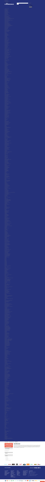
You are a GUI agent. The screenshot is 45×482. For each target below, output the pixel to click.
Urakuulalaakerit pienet (7, 333)
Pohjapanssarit (6, 212)
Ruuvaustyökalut (6, 83)
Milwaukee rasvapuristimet (7, 20)
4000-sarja (6, 262)
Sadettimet (6, 182)
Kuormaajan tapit (6, 433)
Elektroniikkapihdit (6, 75)
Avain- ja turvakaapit (7, 163)
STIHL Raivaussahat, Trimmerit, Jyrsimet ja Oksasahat (10, 192)
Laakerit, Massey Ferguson (7, 284)
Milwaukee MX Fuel (6, 26)
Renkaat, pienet (6, 153)
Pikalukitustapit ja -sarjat (7, 347)
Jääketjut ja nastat (6, 324)
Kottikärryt (6, 164)
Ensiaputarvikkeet (6, 155)
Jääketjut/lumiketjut (7, 211)
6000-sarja (6, 263)
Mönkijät (5, 209)
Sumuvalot (6, 405)
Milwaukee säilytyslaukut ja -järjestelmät (8, 25)
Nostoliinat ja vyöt (6, 98)
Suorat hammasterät (7, 386)
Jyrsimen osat (6, 245)
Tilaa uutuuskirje (7, 467)
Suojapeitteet (6, 216)
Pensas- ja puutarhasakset (7, 180)
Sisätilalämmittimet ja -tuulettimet (8, 368)
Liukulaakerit (6, 307)
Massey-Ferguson (6, 420)
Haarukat (5, 346)
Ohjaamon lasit (6, 288)
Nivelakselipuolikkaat (7, 343)
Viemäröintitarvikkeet (7, 148)
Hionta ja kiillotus (6, 34)
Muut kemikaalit (6, 51)
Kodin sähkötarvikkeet (7, 124)
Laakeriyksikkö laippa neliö (7, 327)
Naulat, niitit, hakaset (7, 136)
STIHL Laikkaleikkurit (7, 193)
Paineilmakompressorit (7, 100)
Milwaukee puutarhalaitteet (7, 24)
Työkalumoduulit (6, 87)
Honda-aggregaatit (6, 9)
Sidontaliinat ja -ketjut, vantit (7, 99)
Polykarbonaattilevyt (7, 367)
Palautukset (18, 473)
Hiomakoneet (6, 102)
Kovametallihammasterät (7, 382)
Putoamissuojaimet (6, 160)
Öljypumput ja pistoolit (7, 116)
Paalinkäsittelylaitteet (7, 218)
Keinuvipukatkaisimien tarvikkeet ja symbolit (9, 393)
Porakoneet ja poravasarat (7, 131)
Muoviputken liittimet (7, 143)
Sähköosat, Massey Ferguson (7, 293)
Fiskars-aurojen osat (7, 240)
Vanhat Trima (6, 437)
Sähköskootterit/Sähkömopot (8, 221)
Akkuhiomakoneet (6, 11)
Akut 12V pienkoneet (7, 31)
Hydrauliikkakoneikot (7, 309)
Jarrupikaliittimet (6, 313)
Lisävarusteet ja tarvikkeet (7, 220)
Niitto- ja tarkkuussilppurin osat (8, 249)
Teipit (5, 154)
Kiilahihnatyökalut (6, 377)
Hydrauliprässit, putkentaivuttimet (8, 56)
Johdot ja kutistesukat (7, 391)
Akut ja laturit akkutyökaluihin (7, 15)
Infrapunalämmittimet (7, 92)
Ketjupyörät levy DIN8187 (7, 374)
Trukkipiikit (6, 205)
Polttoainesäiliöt (6, 232)
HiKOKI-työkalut (6, 28)
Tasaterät (5, 387)
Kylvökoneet (6, 268)
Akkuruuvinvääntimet (7, 14)
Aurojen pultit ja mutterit (7, 243)
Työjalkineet (6, 411)
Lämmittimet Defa (6, 364)
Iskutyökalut (6, 67)
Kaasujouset (6, 360)
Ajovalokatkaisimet (6, 392)
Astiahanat (6, 109)
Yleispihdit (6, 81)
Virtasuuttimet (6, 47)
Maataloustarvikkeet (7, 336)
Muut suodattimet (6, 292)
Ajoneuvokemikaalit (7, 52)
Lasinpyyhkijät (6, 362)
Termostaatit (6, 281)
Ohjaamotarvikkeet (7, 358)
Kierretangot (6, 135)
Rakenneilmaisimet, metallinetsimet (8, 71)
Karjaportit (6, 228)
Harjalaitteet (6, 237)
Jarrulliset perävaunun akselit (7, 199)
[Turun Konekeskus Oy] (10, 4)
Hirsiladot (5, 175)
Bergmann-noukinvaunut (7, 250)
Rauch (5, 430)
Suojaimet (6, 158)
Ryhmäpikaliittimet (6, 316)
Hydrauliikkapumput (7, 318)
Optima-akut (6, 32)
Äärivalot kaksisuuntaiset (7, 408)
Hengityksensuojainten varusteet (8, 159)
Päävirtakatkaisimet (7, 395)
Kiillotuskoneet (6, 41)
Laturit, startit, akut (6, 275)
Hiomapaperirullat (6, 37)
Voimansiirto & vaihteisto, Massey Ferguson (9, 298)
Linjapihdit (6, 77)
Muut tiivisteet (6, 297)
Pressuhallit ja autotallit (7, 167)
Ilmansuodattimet (6, 290)
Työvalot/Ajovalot (6, 214)
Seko (5, 266)
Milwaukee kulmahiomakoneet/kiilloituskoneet (9, 18)
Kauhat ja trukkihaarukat (7, 204)
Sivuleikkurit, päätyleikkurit (7, 80)
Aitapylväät (6, 227)
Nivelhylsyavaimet (6, 65)
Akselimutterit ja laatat (7, 325)
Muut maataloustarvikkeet (7, 337)
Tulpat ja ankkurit (6, 138)
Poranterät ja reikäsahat (7, 149)
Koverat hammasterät (7, 384)
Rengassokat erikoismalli (7, 353)
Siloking (5, 267)
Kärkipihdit (6, 76)
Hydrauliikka (6, 308)
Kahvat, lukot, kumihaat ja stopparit (8, 361)
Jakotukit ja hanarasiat (7, 141)
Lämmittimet (6, 90)
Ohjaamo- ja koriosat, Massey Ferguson (8, 286)
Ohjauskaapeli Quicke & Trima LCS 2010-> (9, 438)
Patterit (5, 93)
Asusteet (5, 413)
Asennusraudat (6, 53)
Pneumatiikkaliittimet (7, 322)
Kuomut (5, 196)
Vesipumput (6, 282)
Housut (5, 414)
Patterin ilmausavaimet (7, 144)
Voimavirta (6, 128)
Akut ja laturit (6, 29)
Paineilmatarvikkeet (7, 107)
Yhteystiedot (7, 459)
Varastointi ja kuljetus (7, 162)
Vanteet (5, 409)
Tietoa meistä (24, 473)
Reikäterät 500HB (6, 385)
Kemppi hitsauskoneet (7, 45)
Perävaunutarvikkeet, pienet (7, 197)
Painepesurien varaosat (7, 173)
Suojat (5, 302)
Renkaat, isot (6, 373)
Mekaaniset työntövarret (7, 352)
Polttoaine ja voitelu (7, 108)
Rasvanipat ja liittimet (7, 114)
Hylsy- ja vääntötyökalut (7, 60)
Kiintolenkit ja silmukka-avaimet (8, 64)
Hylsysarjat (6, 62)
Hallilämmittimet (6, 91)
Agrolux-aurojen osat (7, 239)
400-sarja (5, 258)
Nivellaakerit (6, 331)
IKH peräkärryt (6, 195)
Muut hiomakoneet (6, 43)
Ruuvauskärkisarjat (6, 85)
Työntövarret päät (6, 356)
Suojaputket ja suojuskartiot (7, 344)
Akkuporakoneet (6, 13)
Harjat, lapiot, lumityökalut (7, 178)
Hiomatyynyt (6, 39)
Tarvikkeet (6, 133)
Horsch (5, 421)
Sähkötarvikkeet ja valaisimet (7, 122)
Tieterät (5, 381)
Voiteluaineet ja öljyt (7, 273)
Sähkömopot (6, 222)
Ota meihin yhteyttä (25, 472)
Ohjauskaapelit (6, 436)
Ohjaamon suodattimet (7, 291)
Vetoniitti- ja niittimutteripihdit (7, 79)
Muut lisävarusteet (6, 217)
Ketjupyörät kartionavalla (7, 375)
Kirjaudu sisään (6, 0)
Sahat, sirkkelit (6, 132)
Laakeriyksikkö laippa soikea (7, 328)
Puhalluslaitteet (6, 105)
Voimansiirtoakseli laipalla (7, 345)
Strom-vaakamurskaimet (7, 255)
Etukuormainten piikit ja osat (7, 305)
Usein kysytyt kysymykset (8, 460)
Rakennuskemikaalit (7, 121)
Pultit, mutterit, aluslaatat (7, 137)
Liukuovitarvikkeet (6, 166)
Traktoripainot (6, 335)
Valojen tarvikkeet (6, 407)
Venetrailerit (6, 203)
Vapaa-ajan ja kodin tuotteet (7, 188)
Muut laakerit (6, 334)
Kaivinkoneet (6, 271)
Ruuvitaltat (6, 84)
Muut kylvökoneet (6, 269)
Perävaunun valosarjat (7, 404)
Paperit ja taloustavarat (7, 152)
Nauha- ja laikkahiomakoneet (7, 42)
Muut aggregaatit (6, 170)
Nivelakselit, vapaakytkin (7, 342)
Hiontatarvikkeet (6, 35)
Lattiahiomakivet (6, 40)
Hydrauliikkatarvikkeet (7, 319)
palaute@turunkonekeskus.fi (35, 474)
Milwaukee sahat (6, 22)
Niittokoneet (6, 248)
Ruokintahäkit (6, 229)
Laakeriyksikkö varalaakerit (7, 330)
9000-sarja (6, 265)
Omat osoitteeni (12, 472)
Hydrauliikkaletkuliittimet (7, 310)
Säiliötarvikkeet (6, 233)
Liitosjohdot (6, 402)
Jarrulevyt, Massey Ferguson (7, 280)
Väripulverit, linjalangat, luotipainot (8, 73)
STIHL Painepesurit (6, 190)
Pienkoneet (6, 474)
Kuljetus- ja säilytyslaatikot (7, 165)
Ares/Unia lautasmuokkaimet (7, 244)
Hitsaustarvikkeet (6, 46)
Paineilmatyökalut (6, 101)
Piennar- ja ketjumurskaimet (7, 224)
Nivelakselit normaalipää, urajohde (8, 340)
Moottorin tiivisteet (6, 296)
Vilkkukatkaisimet (6, 397)
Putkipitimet (6, 146)
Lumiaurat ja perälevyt (7, 238)
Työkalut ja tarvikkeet (7, 472)
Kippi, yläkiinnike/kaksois (7, 371)
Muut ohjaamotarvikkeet (7, 370)
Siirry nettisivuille (6, 1)
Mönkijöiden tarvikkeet (7, 210)
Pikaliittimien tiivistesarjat (7, 317)
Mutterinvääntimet (6, 104)
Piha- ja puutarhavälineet (7, 176)
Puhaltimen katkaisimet (7, 394)
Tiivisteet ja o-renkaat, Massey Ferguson (8, 295)
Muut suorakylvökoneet (7, 450)
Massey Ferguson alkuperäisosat (8, 279)
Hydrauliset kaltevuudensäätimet (8, 351)
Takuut (17, 474)
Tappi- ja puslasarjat (6, 431)
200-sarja (5, 257)
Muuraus (5, 120)
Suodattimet (6, 278)
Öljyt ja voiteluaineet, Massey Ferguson (8, 300)
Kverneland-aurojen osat (7, 241)
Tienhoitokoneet (6, 223)
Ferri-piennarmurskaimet (7, 254)
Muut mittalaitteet (6, 74)
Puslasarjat (6, 432)
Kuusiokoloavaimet (6, 86)
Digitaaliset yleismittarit (7, 69)
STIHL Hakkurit (6, 189)
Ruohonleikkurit (6, 184)
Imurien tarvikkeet (6, 187)
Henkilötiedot (12, 473)
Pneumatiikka (6, 320)
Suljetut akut (6, 33)
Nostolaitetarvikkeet (7, 350)
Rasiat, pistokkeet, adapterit (7, 399)
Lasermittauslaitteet (7, 70)
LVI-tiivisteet (6, 142)
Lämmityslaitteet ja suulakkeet (8, 363)
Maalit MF (5, 285)
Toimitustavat (7, 458)
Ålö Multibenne (6, 207)
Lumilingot (6, 171)
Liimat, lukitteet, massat (7, 50)
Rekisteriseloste (25, 474)
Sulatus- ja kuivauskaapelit (7, 94)
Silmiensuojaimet (6, 161)
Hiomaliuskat (6, 36)
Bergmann (6, 424)
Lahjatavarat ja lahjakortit (7, 410)
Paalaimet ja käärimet (7, 251)
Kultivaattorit (6, 427)
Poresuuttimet (6, 145)
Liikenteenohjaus (6, 156)
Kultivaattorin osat (6, 246)
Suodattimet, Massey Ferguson (8, 289)
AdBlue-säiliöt (6, 231)
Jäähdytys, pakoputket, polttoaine (8, 274)
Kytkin (5, 299)
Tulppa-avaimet (6, 66)
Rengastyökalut (6, 58)
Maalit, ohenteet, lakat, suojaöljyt (8, 49)
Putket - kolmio (6, 348)
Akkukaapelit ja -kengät (7, 390)
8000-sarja (6, 264)
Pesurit (5, 172)
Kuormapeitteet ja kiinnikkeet (8, 200)
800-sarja (5, 260)
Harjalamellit (6, 234)
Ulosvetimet (6, 88)
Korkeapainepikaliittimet (7, 314)
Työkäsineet (6, 412)
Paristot (5, 125)
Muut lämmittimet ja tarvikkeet (8, 96)
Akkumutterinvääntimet (7, 12)
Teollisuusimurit (6, 186)
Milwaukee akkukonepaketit (7, 17)
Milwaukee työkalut (6, 16)
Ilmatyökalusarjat (6, 103)
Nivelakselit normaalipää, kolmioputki (8, 339)
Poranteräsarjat (6, 150)
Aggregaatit (6, 169)
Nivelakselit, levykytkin (7, 341)
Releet (5, 396)
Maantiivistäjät (6, 119)
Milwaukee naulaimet (7, 19)
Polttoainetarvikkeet (7, 113)
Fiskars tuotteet (6, 177)
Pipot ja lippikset (6, 416)
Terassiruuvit (6, 183)
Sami (5, 429)
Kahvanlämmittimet (7, 215)
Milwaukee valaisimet (7, 23)
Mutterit (5, 283)
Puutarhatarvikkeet (6, 181)
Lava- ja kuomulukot (7, 201)
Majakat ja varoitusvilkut (7, 398)
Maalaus (5, 118)
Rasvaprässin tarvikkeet (7, 115)
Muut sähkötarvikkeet (7, 129)
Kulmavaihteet (6, 379)
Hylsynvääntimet (6, 63)
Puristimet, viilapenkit (7, 82)
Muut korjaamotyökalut (7, 59)
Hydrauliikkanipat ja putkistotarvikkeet (8, 311)
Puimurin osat (6, 256)
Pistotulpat (6, 126)
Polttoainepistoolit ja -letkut (7, 111)
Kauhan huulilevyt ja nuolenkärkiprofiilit (8, 306)
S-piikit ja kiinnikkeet (7, 247)
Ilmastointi (6, 294)
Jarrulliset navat (6, 198)
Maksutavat (7, 457)
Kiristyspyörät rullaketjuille (7, 378)
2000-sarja (6, 261)
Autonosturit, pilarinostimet (7, 54)
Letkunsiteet (6, 139)
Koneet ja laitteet (7, 473)
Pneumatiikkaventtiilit (7, 323)
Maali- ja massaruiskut (7, 57)
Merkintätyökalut (6, 68)
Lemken (5, 426)
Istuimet (5, 359)
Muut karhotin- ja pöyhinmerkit (8, 235)
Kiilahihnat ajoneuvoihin (7, 376)
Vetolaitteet (6, 357)
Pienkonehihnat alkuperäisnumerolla (8, 380)
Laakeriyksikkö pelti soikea (7, 329)
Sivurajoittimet (6, 354)
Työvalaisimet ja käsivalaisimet (8, 127)
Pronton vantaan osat (7, 422)
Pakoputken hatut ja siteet (7, 365)
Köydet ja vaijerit (6, 97)
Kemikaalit (6, 48)
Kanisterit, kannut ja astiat (7, 110)
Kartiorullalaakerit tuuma (7, 326)
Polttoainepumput (6, 112)
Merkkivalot (6, 403)
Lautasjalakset (6, 388)
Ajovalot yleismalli (6, 401)
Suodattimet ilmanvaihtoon (7, 147)
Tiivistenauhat (6, 369)
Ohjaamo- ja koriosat (7, 277)
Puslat (5, 435)
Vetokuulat (6, 213)
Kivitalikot (6, 206)
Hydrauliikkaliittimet (7, 301)
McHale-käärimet (6, 252)
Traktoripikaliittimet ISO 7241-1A (8, 312)
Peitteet (5, 179)
